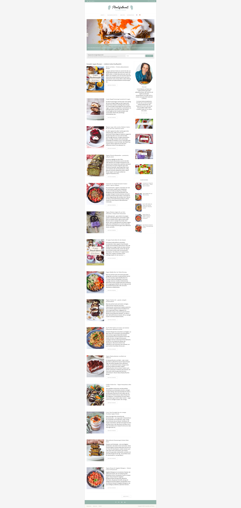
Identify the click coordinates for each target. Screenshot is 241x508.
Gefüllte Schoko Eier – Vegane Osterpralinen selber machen (118, 385)
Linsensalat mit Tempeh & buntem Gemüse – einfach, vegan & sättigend (117, 184)
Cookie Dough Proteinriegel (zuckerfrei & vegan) (118, 99)
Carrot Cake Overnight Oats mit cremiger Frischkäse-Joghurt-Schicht (116, 413)
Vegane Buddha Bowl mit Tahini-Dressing (116, 272)
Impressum (95, 506)
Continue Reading (112, 85)
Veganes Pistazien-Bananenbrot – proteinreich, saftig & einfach (117, 156)
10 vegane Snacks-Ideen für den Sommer (116, 240)
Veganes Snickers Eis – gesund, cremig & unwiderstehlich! (116, 300)
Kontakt (100, 506)
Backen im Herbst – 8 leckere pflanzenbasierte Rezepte (117, 67)
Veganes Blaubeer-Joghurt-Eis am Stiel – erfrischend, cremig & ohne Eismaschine (116, 212)
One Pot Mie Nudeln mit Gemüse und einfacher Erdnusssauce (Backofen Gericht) (117, 328)
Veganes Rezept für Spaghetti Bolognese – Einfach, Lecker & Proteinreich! (118, 468)
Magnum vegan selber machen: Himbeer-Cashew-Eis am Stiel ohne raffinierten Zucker (118, 127)
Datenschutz (89, 506)
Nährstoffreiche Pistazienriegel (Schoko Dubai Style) (117, 441)
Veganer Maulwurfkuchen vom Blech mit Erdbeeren (116, 357)
